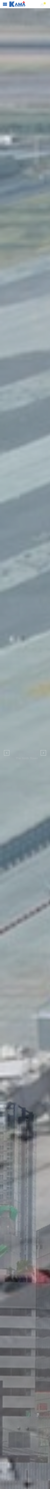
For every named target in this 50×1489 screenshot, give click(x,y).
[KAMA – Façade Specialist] (25, 4)
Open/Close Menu (5, 4)
